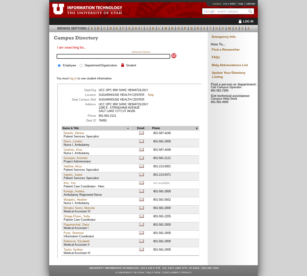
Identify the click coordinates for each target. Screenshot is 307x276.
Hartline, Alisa (73, 166)
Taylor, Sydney (73, 249)
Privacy (186, 272)
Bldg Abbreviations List (230, 65)
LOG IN (248, 21)
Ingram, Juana (73, 174)
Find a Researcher (226, 49)
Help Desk (154, 272)
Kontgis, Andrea (74, 191)
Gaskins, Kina (73, 149)
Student (131, 65)
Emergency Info (224, 36)
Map (151, 94)
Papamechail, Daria (76, 224)
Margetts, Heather (75, 199)
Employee (69, 65)
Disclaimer (171, 272)
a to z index (229, 3)
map (240, 3)
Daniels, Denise (74, 133)
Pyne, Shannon (74, 233)
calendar (250, 3)
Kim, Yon (70, 183)
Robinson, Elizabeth (77, 241)
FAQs (216, 57)
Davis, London (73, 141)
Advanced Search (141, 52)
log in (73, 78)
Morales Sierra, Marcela (79, 208)
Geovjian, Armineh (75, 158)
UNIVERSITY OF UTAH (131, 272)
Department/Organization (101, 65)
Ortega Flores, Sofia (77, 216)
